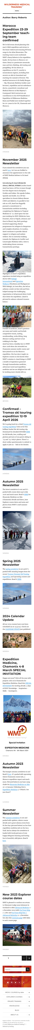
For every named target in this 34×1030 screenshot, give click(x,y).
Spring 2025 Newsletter (12, 562)
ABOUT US (14, 1015)
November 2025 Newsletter (15, 161)
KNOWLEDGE (14, 1006)
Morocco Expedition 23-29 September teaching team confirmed (16, 33)
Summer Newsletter (11, 811)
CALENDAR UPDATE (12, 629)
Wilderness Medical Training (17, 5)
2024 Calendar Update (14, 618)
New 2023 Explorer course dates (17, 896)
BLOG (17, 1010)
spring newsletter (12, 569)
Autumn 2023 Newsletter (13, 765)
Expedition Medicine (10, 789)
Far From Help (25, 910)
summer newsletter (13, 818)
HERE (28, 432)
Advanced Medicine (22, 908)
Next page (29, 960)
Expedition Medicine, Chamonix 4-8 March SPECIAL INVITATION (14, 666)
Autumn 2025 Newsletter (13, 483)
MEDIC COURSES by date (14, 992)
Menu (17, 10)
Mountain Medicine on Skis (20, 784)
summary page (17, 918)
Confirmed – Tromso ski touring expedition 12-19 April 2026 (17, 414)
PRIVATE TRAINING (14, 1001)
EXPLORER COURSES (14, 997)
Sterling (11, 1026)
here (9, 170)
